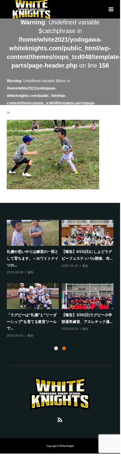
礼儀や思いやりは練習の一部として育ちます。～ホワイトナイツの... (32, 258)
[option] (61, 279)
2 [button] (64, 348)
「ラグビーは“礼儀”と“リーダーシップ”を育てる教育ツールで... (32, 321)
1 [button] (56, 348)
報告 (30, 272)
